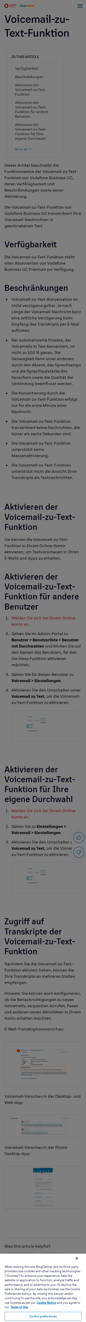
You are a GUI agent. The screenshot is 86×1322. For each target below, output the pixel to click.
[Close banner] (76, 1258)
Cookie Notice (46, 1302)
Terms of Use (19, 1307)
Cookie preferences (43, 1316)
